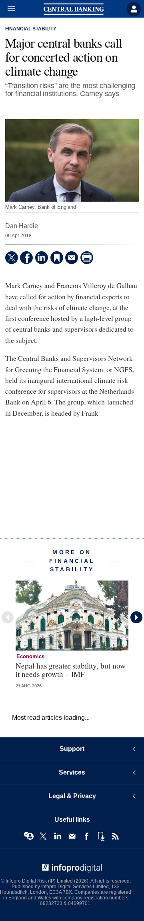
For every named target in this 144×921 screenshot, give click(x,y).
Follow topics (29, 836)
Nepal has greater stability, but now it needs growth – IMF (71, 669)
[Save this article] (56, 257)
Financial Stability (30, 29)
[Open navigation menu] (7, 9)
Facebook (86, 836)
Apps (101, 836)
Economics (30, 656)
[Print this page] (86, 257)
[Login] (133, 9)
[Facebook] (26, 257)
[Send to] (71, 257)
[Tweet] (11, 257)
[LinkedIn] (41, 257)
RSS (115, 836)
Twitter (43, 836)
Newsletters (72, 836)
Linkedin (57, 836)
